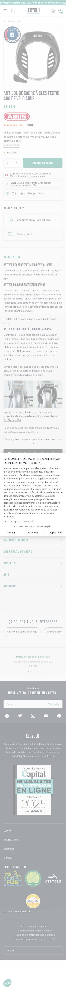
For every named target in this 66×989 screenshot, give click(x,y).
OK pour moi (55, 532)
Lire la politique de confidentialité (19, 521)
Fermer (11, 532)
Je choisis (32, 532)
